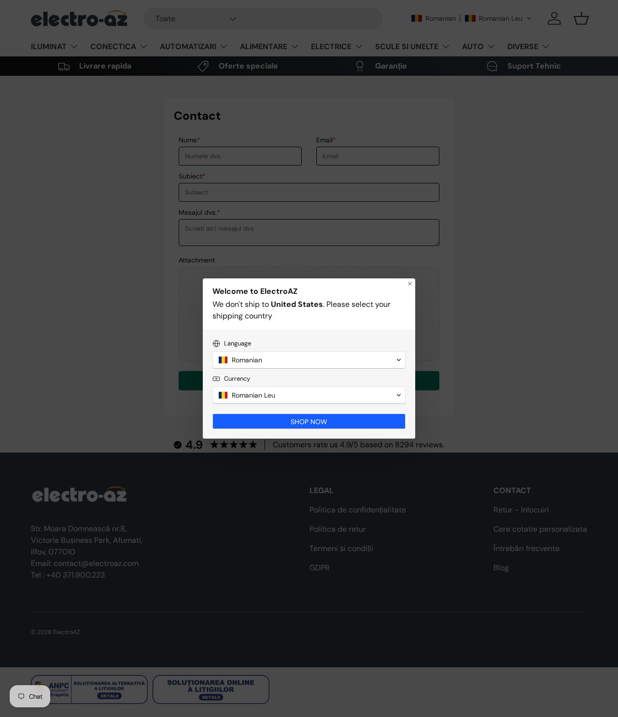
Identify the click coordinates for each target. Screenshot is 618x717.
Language (237, 343)
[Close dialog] (410, 283)
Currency (237, 378)
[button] (309, 360)
